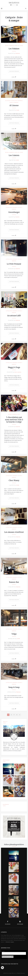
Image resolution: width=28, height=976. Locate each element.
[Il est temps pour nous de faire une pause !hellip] (8, 769)
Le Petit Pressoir (14, 264)
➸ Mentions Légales (9, 942)
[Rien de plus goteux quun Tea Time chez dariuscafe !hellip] (8, 791)
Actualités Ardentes (17, 100)
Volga (14, 634)
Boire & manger (9, 45)
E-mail (3, 951)
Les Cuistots (14, 155)
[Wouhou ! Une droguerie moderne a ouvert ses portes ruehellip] (19, 780)
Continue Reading (14, 71)
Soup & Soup (14, 687)
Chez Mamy (14, 480)
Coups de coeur (18, 45)
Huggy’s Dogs (14, 367)
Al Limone (14, 105)
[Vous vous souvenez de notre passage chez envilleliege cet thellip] (8, 780)
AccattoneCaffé (14, 315)
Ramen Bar (14, 582)
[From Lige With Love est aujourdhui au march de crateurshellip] (19, 769)
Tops (18, 414)
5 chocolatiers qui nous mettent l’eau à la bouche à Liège (14, 419)
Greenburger (14, 212)
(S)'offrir (7, 100)
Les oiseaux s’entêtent (14, 532)
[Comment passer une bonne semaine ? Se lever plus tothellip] (19, 791)
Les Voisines (14, 48)
